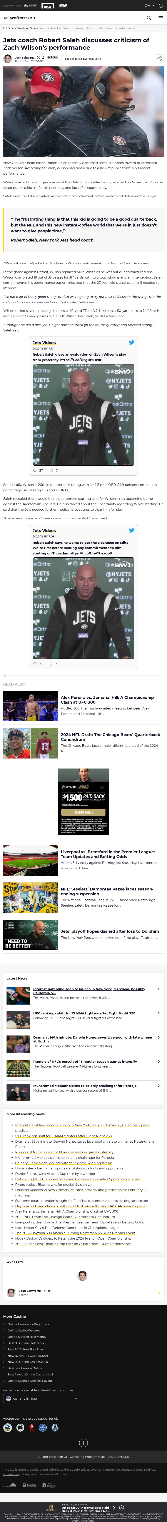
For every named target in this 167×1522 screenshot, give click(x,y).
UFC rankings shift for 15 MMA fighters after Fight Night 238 (84, 1013)
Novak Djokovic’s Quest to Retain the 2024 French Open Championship (73, 1238)
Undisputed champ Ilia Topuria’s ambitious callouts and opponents (69, 1168)
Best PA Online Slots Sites (25, 1349)
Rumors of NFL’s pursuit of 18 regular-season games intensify (85, 1062)
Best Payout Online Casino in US (30, 1374)
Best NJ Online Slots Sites (26, 1343)
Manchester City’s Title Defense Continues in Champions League (67, 1228)
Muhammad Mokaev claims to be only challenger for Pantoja (85, 1086)
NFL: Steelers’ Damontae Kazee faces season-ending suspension (107, 891)
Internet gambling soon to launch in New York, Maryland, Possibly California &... (89, 991)
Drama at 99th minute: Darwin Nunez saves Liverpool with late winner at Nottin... (92, 1039)
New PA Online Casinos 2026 (28, 1361)
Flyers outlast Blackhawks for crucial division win (54, 1184)
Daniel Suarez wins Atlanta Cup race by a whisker (55, 1174)
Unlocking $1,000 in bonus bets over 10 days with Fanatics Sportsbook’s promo (78, 1179)
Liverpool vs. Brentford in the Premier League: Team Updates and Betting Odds (108, 854)
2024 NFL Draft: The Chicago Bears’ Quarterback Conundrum (110, 737)
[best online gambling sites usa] (19, 18)
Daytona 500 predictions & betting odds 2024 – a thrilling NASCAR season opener (81, 1206)
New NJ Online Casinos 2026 (28, 1355)
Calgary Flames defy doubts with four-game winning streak (63, 1163)
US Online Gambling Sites (19, 28)
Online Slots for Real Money (27, 1336)
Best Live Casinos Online (25, 1368)
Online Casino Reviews (24, 1330)
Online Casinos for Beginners (28, 1324)
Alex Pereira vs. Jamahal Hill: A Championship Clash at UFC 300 (107, 700)
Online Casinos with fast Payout (30, 1380)
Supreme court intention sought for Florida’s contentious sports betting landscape (81, 1201)
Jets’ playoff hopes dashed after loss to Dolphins (110, 931)
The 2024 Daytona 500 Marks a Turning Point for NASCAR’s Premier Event (75, 1233)
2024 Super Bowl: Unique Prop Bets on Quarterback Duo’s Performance (73, 1244)
